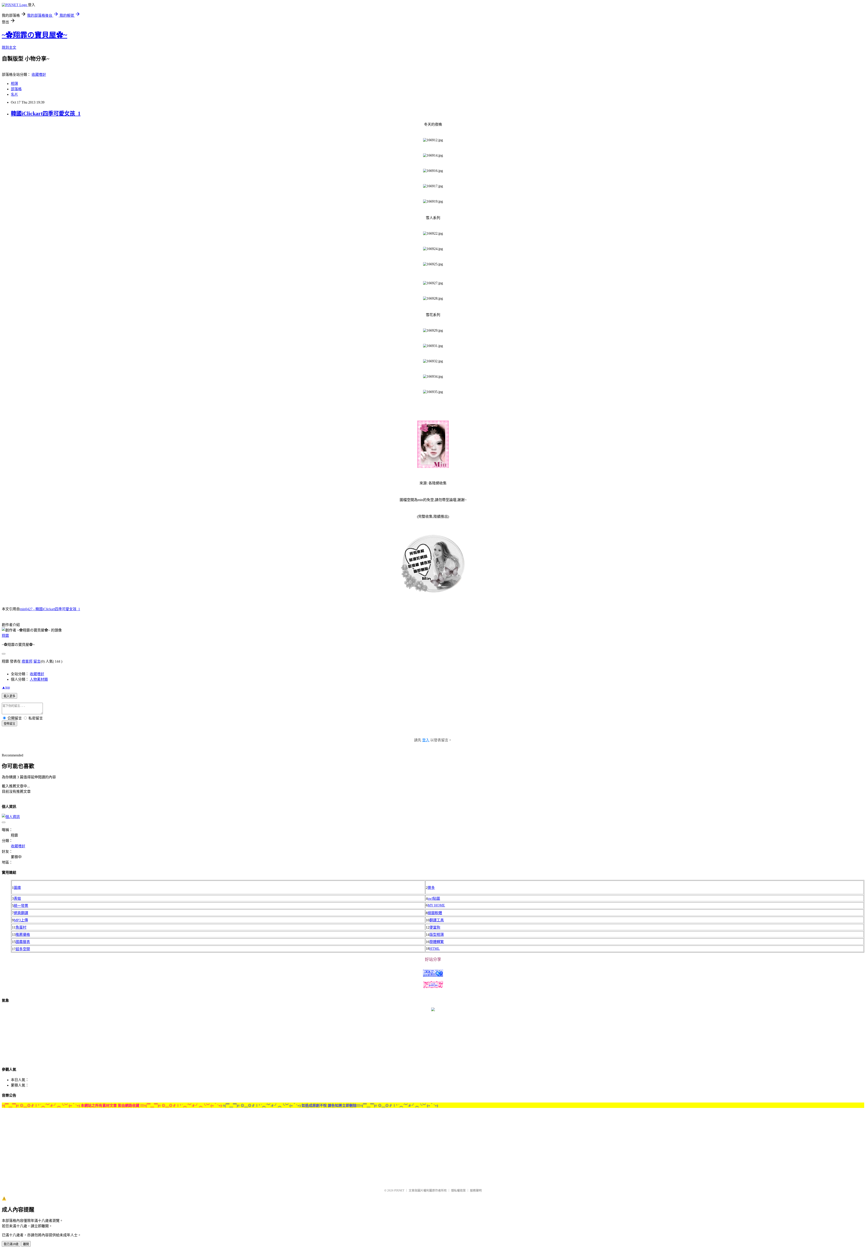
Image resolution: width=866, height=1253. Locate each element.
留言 (37, 661)
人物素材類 (39, 679)
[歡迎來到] (12, 12)
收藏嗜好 (39, 74)
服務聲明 (476, 1190)
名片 (14, 94)
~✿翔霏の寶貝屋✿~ (34, 35)
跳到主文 (9, 47)
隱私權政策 (458, 1190)
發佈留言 (9, 723)
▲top (6, 687)
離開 (26, 1244)
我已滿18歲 (11, 1244)
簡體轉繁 (436, 942)
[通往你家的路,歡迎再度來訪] (433, 1010)
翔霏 (5, 636)
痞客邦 (27, 661)
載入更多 (9, 696)
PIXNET (399, 1190)
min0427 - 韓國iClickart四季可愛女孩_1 (50, 609)
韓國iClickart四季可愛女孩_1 (46, 113)
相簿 (14, 84)
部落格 (16, 89)
